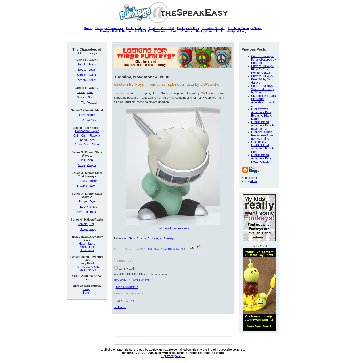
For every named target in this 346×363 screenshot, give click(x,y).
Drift (82, 160)
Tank (93, 212)
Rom (92, 186)
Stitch (90, 97)
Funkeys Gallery (188, 28)
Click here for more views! (173, 228)
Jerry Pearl (87, 263)
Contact (186, 31)
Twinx (92, 75)
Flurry (81, 115)
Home (88, 28)
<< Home (120, 307)
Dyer (93, 201)
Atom (253, 181)
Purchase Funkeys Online (245, 28)
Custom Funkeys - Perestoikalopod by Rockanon (263, 60)
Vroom (82, 80)
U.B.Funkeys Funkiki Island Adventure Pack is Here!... (262, 146)
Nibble (91, 115)
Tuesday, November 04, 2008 (167, 249)
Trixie (95, 144)
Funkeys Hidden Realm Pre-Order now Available (262, 135)
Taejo (86, 289)
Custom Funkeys (147, 238)
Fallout (81, 92)
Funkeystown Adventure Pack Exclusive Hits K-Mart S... (262, 114)
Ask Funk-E (142, 31)
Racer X (95, 135)
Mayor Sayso (87, 243)
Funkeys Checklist (161, 28)
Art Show (129, 238)
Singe (84, 229)
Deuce (82, 69)
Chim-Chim (80, 135)
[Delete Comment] (150, 280)
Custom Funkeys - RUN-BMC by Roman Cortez (262, 69)
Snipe (93, 206)
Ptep (90, 160)
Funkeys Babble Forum (115, 31)
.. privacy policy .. (173, 356)
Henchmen (87, 250)
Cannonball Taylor (87, 131)
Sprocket (82, 212)
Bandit (87, 292)
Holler (93, 180)
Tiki (83, 102)
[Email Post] (192, 248)
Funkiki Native (87, 270)
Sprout (81, 97)
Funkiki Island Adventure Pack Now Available (261, 158)
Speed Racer (86, 140)
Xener (92, 80)
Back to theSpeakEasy (231, 31)
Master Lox (87, 247)
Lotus (92, 69)
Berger (83, 201)
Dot (87, 279)
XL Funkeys (167, 238)
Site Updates (204, 31)
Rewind (82, 186)
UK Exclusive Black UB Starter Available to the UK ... (263, 100)
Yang (92, 229)
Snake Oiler (82, 144)
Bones (93, 64)
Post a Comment (127, 287)
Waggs (91, 165)
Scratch (82, 75)
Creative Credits (213, 28)
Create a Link (125, 301)
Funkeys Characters (109, 28)
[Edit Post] (198, 248)
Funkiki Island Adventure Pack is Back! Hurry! (262, 125)
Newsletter (160, 31)
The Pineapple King (87, 266)
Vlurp (81, 165)
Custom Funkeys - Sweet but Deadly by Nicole (262, 89)
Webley (91, 120)
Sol (82, 120)
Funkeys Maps (136, 28)
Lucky (84, 206)
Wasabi (92, 102)
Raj (91, 224)
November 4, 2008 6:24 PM (131, 280)
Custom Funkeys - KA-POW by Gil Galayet (262, 79)
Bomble (83, 224)
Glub (90, 92)
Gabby (83, 180)
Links (174, 31)
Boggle (82, 64)
